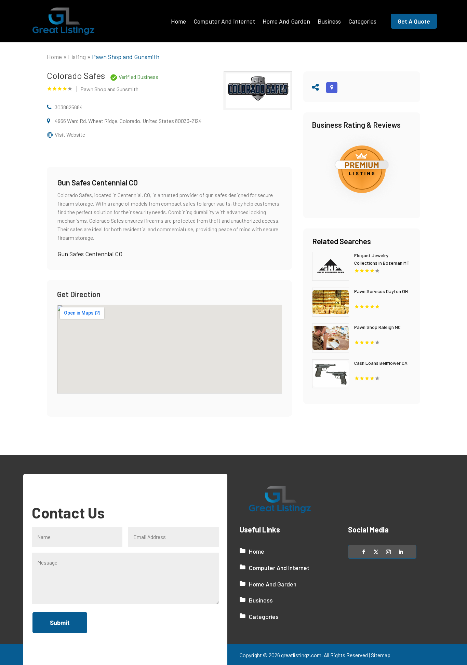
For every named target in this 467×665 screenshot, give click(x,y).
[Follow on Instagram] (388, 552)
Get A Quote (414, 21)
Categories (362, 21)
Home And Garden (286, 21)
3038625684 (69, 107)
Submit (60, 622)
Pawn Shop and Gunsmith (125, 56)
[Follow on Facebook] (364, 552)
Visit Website (70, 134)
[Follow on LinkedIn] (400, 552)
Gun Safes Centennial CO (89, 254)
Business (329, 21)
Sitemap (380, 655)
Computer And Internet (224, 21)
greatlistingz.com (301, 655)
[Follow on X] (376, 552)
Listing (77, 56)
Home (178, 21)
